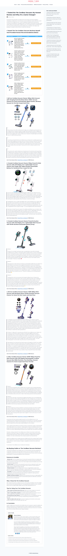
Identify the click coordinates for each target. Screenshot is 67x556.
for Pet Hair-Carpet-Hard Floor (20, 103)
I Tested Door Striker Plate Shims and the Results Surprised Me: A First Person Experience (23, 540)
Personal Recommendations (27, 4)
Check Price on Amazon (36, 43)
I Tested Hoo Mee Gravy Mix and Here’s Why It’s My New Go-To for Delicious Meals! (22, 539)
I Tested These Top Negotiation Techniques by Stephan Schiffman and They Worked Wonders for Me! (53, 36)
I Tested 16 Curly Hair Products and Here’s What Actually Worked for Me (20, 537)
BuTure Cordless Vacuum (15, 291)
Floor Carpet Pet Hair (26, 168)
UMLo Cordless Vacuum (15, 356)
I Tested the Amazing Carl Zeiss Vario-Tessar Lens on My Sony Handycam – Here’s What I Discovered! (53, 41)
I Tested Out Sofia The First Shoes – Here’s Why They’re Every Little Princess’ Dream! (53, 14)
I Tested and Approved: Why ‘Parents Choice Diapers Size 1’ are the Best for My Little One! (53, 24)
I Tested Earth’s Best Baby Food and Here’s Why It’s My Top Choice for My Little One (53, 50)
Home (15, 4)
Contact (51, 4)
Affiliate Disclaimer (38, 4)
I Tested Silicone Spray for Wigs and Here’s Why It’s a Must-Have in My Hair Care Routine (53, 19)
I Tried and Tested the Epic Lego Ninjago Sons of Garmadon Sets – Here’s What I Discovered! (52, 55)
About (19, 4)
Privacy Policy (45, 4)
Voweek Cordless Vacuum (15, 221)
